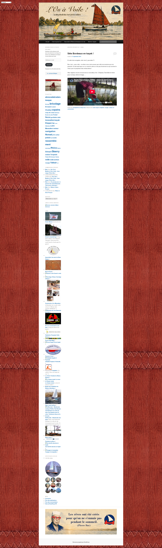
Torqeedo (53, 154)
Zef (58, 163)
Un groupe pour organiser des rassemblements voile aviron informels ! (53, 183)
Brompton (48, 107)
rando (55, 138)
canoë (54, 107)
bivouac (47, 104)
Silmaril (48, 151)
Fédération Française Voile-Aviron (52, 336)
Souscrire (49, 64)
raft (52, 138)
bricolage (55, 103)
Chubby (48, 110)
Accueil (47, 41)
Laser (56, 123)
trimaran (53, 157)
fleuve (47, 117)
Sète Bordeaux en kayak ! (81, 53)
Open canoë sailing (50, 405)
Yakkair (53, 162)
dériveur (57, 112)
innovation (49, 120)
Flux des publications (51, 500)
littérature (47, 126)
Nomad (48, 134)
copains (56, 109)
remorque (47, 148)
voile (47, 159)
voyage (106, 107)
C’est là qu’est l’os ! (57, 41)
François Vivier (49, 356)
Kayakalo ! (55, 370)
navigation (101, 107)
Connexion (48, 498)
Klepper (48, 123)
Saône (59, 148)
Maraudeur (49, 128)
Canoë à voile (57, 273)
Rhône (54, 147)
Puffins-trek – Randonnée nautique (53, 418)
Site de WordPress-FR (51, 504)
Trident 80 (47, 157)
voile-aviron (54, 160)
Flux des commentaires (51, 502)
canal (94, 107)
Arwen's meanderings (51, 237)
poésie (48, 137)
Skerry (55, 151)
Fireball (55, 115)
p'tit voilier (55, 135)
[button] (53, 469)
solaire (47, 154)
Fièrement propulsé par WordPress (81, 542)
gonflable (54, 117)
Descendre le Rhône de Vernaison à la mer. (74, 41)
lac (53, 123)
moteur (55, 128)
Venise (57, 157)
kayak (97, 107)
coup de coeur (50, 113)
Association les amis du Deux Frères (53, 258)
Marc (46, 169)
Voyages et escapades (51, 452)
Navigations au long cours (79, 107)
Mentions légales (92, 41)
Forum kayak (56, 342)
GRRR (58, 117)
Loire (53, 126)
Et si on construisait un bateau (52, 326)
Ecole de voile (49, 115)
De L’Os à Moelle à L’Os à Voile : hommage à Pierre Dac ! (52, 171)
